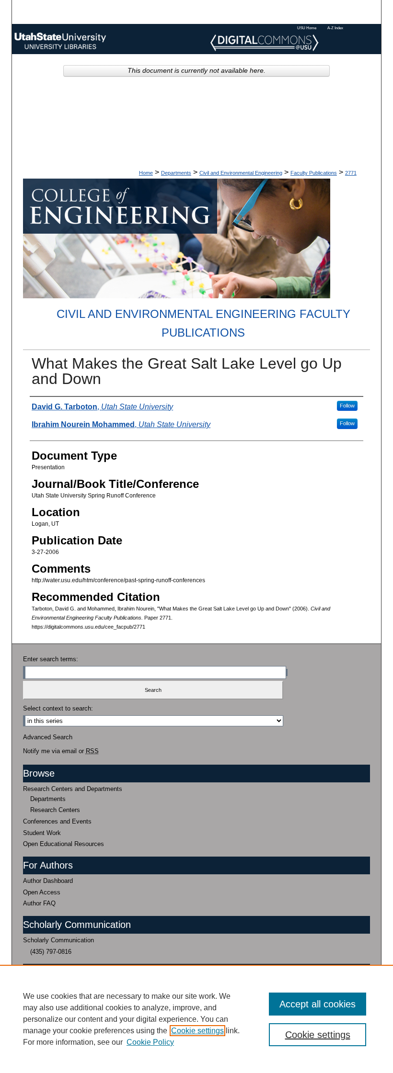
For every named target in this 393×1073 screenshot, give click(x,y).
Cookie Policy (150, 1042)
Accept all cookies (317, 1004)
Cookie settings (197, 1031)
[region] (196, 1019)
